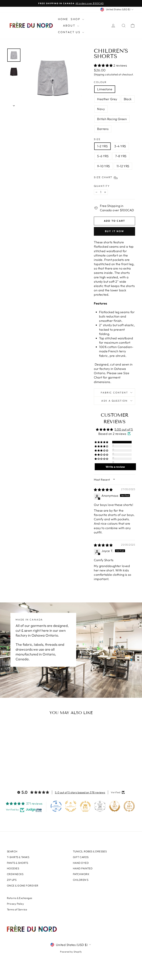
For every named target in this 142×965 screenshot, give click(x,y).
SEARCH (12, 851)
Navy (101, 109)
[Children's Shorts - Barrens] (33, 769)
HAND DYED (81, 862)
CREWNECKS (15, 874)
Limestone (104, 89)
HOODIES (13, 868)
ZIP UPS (11, 879)
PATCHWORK (81, 874)
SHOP (76, 19)
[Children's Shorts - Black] (19, 769)
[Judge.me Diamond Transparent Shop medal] (56, 806)
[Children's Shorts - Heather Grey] (14, 769)
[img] (103, 490)
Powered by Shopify (71, 951)
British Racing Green (112, 119)
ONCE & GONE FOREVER (22, 885)
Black (128, 99)
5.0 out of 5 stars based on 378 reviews (80, 792)
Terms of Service (17, 909)
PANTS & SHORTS (17, 862)
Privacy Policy (15, 903)
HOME (63, 19)
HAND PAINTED (82, 868)
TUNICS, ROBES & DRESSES (90, 851)
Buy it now (114, 231)
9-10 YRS (103, 166)
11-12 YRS (123, 166)
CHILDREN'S (80, 879)
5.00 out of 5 (123, 429)
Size (97, 139)
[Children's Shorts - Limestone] (9, 769)
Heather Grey (107, 99)
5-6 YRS (103, 156)
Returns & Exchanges (19, 898)
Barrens (103, 129)
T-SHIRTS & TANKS (18, 857)
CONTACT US (69, 32)
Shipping (99, 74)
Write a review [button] (115, 466)
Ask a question (114, 400)
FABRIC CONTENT (114, 392)
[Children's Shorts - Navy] (23, 769)
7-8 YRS (120, 156)
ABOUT (69, 25)
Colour (100, 82)
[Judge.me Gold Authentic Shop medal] (70, 806)
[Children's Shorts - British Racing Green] (28, 769)
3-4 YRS (120, 146)
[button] (103, 65)
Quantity (102, 186)
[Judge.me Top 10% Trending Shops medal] (129, 806)
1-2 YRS (102, 146)
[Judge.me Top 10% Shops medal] (114, 806)
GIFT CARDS (81, 857)
